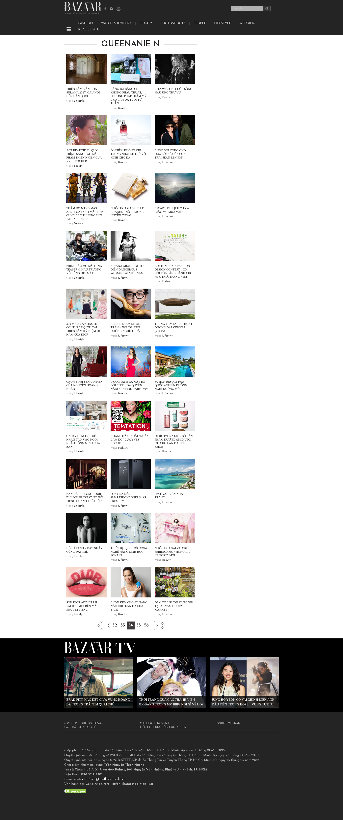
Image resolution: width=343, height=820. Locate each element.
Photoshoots (172, 23)
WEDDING (247, 23)
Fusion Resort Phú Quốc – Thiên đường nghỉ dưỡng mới (171, 385)
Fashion (85, 23)
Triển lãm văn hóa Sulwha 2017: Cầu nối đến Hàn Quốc (83, 92)
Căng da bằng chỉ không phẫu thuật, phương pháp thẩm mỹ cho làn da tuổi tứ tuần (128, 96)
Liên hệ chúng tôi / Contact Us (163, 727)
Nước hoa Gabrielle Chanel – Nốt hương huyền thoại (127, 212)
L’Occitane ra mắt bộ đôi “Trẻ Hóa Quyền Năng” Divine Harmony (129, 385)
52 (114, 625)
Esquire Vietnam (228, 723)
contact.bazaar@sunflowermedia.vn (99, 779)
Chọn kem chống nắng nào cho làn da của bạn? (129, 606)
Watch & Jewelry (116, 23)
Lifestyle (79, 101)
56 (146, 625)
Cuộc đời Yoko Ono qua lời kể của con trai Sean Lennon (170, 154)
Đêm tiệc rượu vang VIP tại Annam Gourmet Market (174, 606)
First (99, 625)
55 (138, 625)
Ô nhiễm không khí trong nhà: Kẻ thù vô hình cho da (128, 154)
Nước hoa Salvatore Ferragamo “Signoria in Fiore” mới (172, 552)
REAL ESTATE (88, 29)
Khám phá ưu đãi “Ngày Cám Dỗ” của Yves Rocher (130, 439)
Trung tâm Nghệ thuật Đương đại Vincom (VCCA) (173, 327)
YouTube (118, 9)
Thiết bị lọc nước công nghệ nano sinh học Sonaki (129, 552)
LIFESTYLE (222, 23)
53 (122, 625)
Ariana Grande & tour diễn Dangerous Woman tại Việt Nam (129, 269)
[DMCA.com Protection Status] (75, 790)
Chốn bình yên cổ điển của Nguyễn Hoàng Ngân (84, 385)
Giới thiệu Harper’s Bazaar (83, 723)
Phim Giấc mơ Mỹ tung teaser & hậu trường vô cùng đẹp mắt (84, 269)
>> (154, 625)
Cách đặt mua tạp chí (79, 727)
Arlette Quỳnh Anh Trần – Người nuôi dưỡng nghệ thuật (127, 327)
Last (162, 625)
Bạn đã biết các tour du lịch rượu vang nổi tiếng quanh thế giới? (84, 497)
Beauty (146, 23)
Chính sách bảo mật (154, 723)
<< (107, 625)
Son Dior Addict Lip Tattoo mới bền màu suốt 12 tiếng (82, 606)
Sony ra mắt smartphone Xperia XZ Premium (128, 497)
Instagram (112, 9)
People (200, 23)
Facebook (105, 9)
